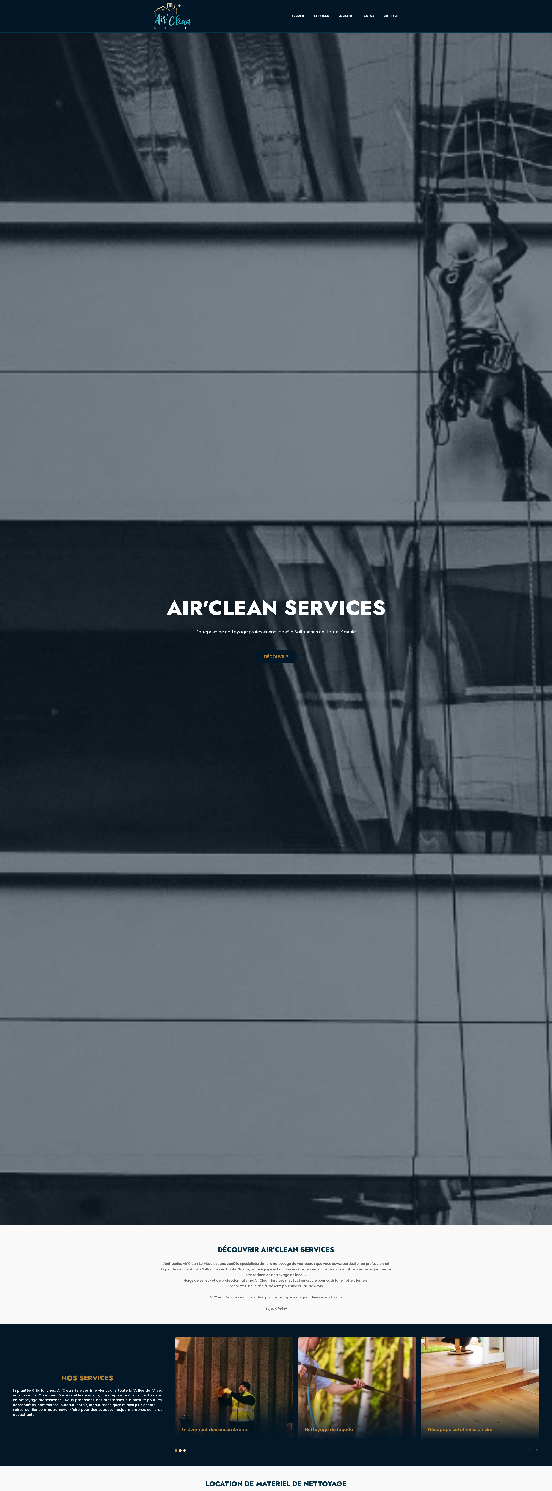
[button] (536, 1450)
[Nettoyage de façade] (357, 1388)
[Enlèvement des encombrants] (234, 1388)
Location (346, 16)
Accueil (298, 16)
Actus (369, 16)
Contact (391, 16)
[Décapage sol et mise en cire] (480, 1388)
